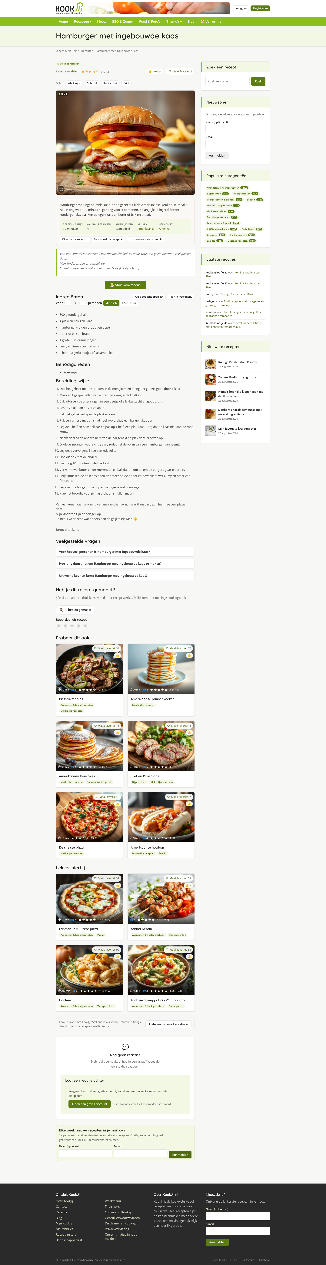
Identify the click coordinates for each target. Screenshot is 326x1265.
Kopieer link (110, 82)
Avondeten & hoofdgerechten (77, 705)
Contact (61, 1207)
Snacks (163, 853)
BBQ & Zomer (122, 21)
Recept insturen (67, 1235)
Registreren (260, 8)
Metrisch (111, 303)
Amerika (164, 228)
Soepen (254, 199)
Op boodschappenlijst (149, 296)
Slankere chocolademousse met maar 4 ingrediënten (240, 412)
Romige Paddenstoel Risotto (237, 362)
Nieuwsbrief (64, 1229)
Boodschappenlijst (69, 1240)
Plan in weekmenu (181, 296)
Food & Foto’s (149, 21)
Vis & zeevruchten (220, 211)
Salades (214, 240)
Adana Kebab (141, 929)
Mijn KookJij (64, 1223)
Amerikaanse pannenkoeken (153, 699)
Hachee (65, 1000)
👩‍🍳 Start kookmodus (125, 285)
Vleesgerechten (177, 934)
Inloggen (241, 8)
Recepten (81, 21)
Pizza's (101, 934)
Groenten (215, 235)
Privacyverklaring (117, 1229)
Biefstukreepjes (71, 699)
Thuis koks (112, 1207)
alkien (74, 71)
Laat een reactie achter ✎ (145, 239)
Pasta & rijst (251, 228)
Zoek (258, 81)
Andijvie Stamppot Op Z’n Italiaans (158, 1000)
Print (126, 82)
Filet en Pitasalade (145, 776)
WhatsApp (74, 83)
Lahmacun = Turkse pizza (78, 929)
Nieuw (101, 21)
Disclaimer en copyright (122, 1223)
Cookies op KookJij (118, 1212)
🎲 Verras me (211, 21)
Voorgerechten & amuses (224, 199)
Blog (191, 21)
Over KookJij (64, 1201)
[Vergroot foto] (61, 189)
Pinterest (91, 83)
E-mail (117, 1146)
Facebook (264, 1260)
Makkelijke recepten (68, 63)
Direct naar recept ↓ (74, 239)
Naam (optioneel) (69, 1146)
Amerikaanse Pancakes (77, 776)
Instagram (248, 1260)
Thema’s (173, 21)
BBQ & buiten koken (221, 228)
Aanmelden (180, 1155)
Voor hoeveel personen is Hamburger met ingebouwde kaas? (104, 552)
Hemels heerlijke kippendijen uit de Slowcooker (240, 394)
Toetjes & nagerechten (223, 205)
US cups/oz (129, 303)
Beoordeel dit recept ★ (108, 239)
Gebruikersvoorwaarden (122, 1218)
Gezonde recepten (241, 240)
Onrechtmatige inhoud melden (121, 1237)
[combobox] (227, 81)
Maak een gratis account (89, 1104)
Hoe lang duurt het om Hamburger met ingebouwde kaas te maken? (110, 563)
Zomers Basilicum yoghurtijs (237, 377)
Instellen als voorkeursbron (168, 1024)
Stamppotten (176, 1006)
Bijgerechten (139, 782)
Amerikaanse (146, 228)
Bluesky (233, 1260)
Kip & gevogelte (242, 235)
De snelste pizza (71, 847)
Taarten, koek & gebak (99, 782)
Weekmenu (113, 1201)
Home (63, 21)
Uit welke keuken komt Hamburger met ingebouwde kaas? (103, 576)
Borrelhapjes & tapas (221, 217)
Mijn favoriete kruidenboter (237, 428)
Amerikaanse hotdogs (148, 847)
